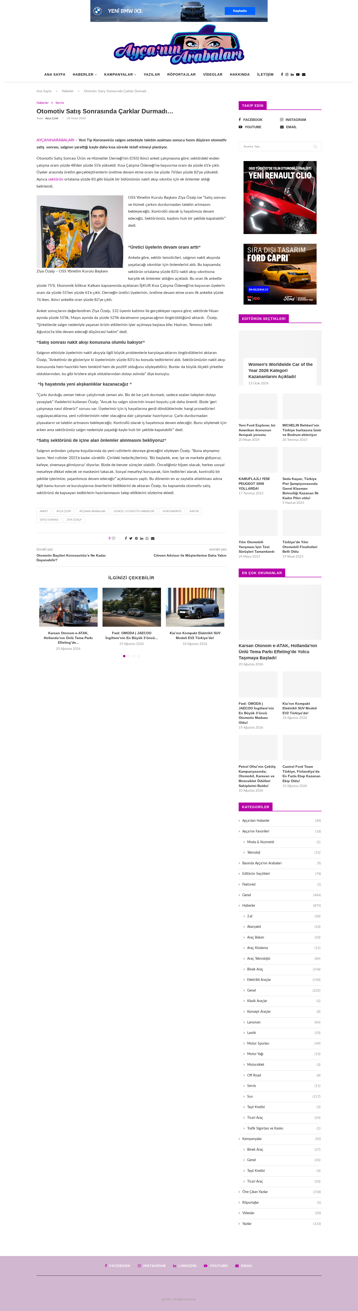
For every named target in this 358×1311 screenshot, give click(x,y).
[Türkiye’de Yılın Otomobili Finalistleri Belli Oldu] (302, 523)
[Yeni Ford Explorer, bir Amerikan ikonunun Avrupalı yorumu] (258, 406)
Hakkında (240, 74)
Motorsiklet (283, 1065)
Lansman (283, 1022)
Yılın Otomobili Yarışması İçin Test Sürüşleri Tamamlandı (256, 546)
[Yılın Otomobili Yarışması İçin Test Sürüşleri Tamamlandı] (258, 523)
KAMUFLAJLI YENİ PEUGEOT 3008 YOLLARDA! (254, 483)
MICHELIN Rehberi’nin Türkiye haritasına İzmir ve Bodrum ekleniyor (302, 430)
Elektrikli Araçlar (283, 980)
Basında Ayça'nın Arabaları (281, 863)
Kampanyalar (118, 74)
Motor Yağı (283, 1054)
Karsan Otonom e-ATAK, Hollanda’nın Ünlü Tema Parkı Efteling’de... (68, 637)
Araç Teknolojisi (283, 958)
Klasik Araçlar (283, 1001)
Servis (60, 103)
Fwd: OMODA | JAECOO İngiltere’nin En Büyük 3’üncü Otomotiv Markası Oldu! (256, 713)
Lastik (283, 1033)
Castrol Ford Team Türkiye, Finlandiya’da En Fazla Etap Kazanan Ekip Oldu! (301, 774)
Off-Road (283, 1075)
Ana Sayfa (55, 74)
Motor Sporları (283, 1043)
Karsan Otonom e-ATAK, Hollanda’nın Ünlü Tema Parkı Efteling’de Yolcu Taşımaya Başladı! (278, 651)
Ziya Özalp (74, 519)
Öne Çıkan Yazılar (281, 1192)
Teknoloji (283, 852)
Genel (281, 895)
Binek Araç (283, 969)
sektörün (55, 179)
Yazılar (152, 74)
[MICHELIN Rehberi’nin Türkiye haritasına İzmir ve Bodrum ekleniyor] (302, 406)
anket (44, 511)
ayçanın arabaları (92, 511)
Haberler (83, 74)
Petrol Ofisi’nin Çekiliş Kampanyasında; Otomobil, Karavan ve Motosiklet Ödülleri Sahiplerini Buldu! (257, 776)
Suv (283, 1096)
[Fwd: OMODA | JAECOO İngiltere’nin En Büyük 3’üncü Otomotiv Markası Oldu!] (132, 607)
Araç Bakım (283, 937)
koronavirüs (172, 511)
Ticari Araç (283, 1118)
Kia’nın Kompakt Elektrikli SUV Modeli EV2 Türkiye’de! (300, 708)
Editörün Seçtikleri (281, 874)
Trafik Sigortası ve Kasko (283, 1128)
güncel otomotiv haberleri (134, 511)
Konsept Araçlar (283, 1011)
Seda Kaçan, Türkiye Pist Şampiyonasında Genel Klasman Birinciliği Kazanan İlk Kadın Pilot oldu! (301, 488)
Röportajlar (181, 74)
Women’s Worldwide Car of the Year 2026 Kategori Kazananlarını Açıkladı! (280, 370)
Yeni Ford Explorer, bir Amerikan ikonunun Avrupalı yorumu (257, 430)
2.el (283, 916)
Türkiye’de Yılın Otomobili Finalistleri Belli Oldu (300, 546)
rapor (194, 511)
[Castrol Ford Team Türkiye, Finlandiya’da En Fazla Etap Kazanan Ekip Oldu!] (302, 748)
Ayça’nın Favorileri (281, 831)
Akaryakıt (283, 927)
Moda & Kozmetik (283, 842)
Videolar (213, 74)
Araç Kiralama (283, 948)
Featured (281, 884)
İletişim (265, 74)
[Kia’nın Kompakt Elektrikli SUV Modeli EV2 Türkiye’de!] (195, 607)
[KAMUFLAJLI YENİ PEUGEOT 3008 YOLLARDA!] (258, 460)
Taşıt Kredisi (283, 1107)
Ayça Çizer (51, 118)
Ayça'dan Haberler (281, 821)
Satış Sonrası (49, 519)
